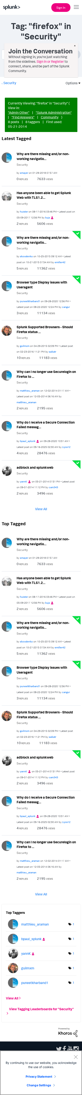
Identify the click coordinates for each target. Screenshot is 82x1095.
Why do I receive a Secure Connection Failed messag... (46, 424)
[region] (41, 1073)
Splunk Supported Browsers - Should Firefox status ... (45, 329)
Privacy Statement (39, 1076)
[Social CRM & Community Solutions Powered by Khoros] (67, 1032)
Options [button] (70, 83)
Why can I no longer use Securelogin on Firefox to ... (46, 374)
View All (41, 509)
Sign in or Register (50, 61)
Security (9, 83)
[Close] (76, 1057)
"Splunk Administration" (54, 112)
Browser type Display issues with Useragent (42, 284)
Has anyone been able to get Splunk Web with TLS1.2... (44, 195)
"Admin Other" (18, 112)
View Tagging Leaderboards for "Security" (41, 1009)
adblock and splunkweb (35, 467)
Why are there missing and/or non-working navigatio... (43, 156)
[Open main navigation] (76, 7)
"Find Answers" (23, 117)
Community (49, 117)
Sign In (60, 7)
